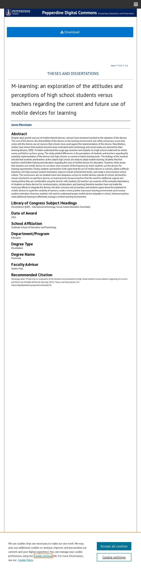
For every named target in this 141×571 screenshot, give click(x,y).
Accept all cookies (114, 546)
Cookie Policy (25, 560)
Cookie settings (43, 556)
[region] (70, 551)
